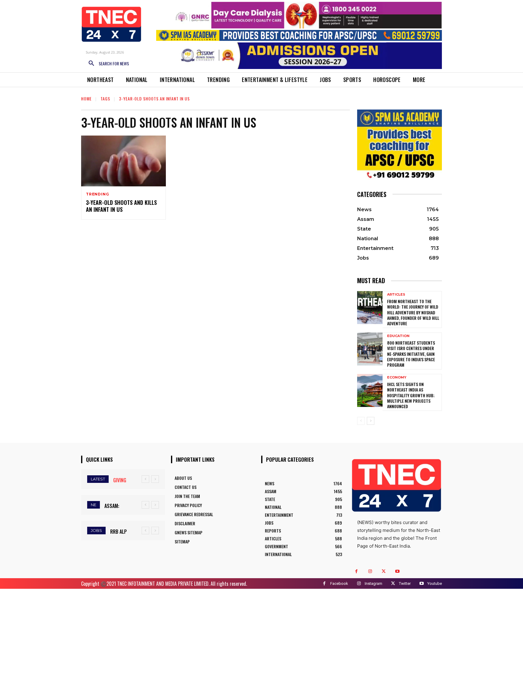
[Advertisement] (261, 631)
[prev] (145, 479)
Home (86, 98)
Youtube (434, 583)
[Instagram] (370, 571)
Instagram (373, 583)
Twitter (405, 583)
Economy (396, 377)
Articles (396, 294)
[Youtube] (397, 571)
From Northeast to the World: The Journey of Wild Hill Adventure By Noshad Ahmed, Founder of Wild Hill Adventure (413, 312)
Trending (97, 194)
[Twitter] (383, 571)
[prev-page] (361, 421)
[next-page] (370, 421)
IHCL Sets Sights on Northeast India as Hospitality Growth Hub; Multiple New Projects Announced (411, 395)
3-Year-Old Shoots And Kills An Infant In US (121, 205)
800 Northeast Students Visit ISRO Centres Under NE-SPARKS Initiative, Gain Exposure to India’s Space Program (411, 353)
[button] (106, 63)
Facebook (339, 583)
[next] (155, 479)
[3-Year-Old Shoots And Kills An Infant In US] (123, 161)
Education (398, 336)
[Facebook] (356, 571)
